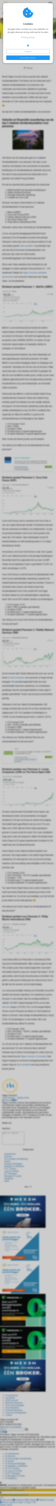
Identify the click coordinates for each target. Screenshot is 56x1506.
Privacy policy (28, 37)
